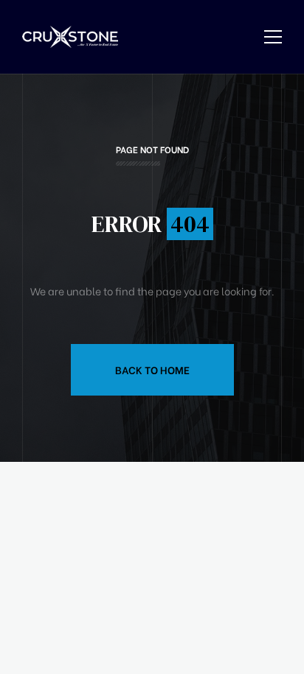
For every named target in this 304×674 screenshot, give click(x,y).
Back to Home (152, 369)
